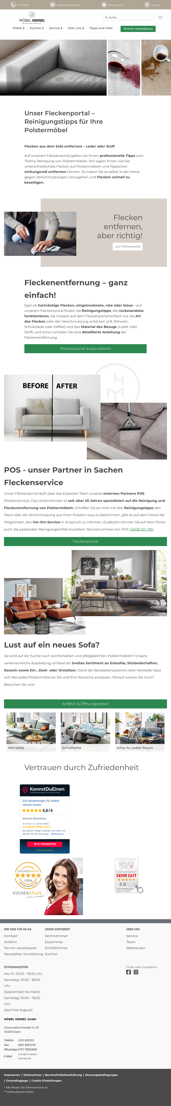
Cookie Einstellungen (47, 1080)
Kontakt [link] (11, 936)
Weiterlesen (57, 833)
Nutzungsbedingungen (101, 1075)
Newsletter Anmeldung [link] (23, 954)
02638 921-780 (141, 529)
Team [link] (130, 942)
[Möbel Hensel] (46, 18)
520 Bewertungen (34, 801)
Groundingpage (17, 1080)
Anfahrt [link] (10, 942)
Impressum (12, 1075)
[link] (17, 28)
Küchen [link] (51, 954)
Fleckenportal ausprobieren (85, 348)
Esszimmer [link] (54, 942)
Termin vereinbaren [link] (20, 948)
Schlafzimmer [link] (56, 948)
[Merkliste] (160, 17)
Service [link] (132, 936)
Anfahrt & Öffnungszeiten (85, 704)
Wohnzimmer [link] (56, 936)
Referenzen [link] (135, 948)
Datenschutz (32, 1075)
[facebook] (128, 972)
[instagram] (136, 972)
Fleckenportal (85, 541)
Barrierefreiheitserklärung (63, 1075)
